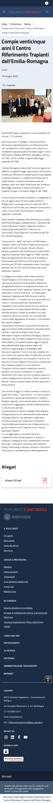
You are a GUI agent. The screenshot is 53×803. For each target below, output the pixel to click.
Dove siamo (9, 540)
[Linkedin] (12, 737)
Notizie (27, 24)
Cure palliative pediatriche (16, 581)
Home (4, 24)
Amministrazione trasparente (20, 666)
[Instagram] (6, 737)
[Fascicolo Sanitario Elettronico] (13, 758)
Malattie (8, 566)
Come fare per (12, 635)
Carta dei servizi (11, 545)
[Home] (27, 11)
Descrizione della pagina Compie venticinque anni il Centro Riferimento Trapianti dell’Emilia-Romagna (27, 798)
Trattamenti (9, 576)
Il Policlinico (15, 24)
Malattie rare (10, 591)
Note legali (7, 776)
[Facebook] (19, 737)
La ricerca (9, 650)
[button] (47, 12)
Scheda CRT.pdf (13, 480)
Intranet (8, 673)
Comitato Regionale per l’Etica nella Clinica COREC (23, 624)
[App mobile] (6, 751)
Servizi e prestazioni (15, 559)
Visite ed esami (11, 571)
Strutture (8, 550)
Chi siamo (8, 535)
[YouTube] (25, 737)
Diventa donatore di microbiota (18, 608)
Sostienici (9, 658)
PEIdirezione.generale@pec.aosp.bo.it (25, 722)
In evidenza (10, 600)
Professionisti (12, 643)
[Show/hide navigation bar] (4, 12)
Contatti (8, 690)
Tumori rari (9, 586)
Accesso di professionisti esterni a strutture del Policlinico (25, 615)
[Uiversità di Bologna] (26, 517)
